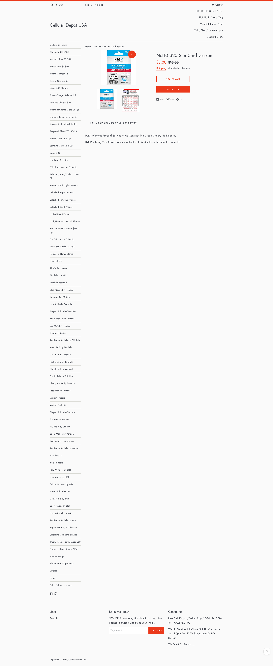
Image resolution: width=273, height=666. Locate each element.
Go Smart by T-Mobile (60, 354)
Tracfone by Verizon (59, 419)
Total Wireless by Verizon (62, 441)
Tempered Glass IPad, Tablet (63, 124)
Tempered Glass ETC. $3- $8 (63, 131)
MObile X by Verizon (60, 426)
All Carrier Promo (58, 268)
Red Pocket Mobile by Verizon (64, 448)
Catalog (53, 570)
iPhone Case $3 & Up (60, 138)
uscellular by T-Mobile (60, 390)
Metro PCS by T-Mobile (61, 347)
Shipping (161, 68)
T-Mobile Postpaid (58, 282)
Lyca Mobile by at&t (59, 477)
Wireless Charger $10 (60, 102)
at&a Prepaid (56, 455)
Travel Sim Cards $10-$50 (62, 246)
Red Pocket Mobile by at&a (63, 520)
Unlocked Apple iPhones (61, 192)
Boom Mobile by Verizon (62, 433)
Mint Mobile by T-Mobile (61, 362)
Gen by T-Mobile (58, 333)
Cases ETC (55, 153)
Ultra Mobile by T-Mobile (61, 290)
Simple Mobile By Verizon (62, 412)
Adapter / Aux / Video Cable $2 (64, 176)
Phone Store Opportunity (62, 563)
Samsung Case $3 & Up (61, 145)
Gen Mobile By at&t (59, 498)
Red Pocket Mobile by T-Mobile (65, 340)
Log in (88, 4)
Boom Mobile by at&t (60, 491)
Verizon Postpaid (58, 405)
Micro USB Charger (59, 88)
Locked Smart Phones (60, 214)
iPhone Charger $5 (59, 73)
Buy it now (173, 89)
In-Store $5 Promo (58, 45)
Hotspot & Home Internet (62, 253)
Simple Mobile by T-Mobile (63, 311)
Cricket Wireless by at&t (61, 484)
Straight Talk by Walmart (61, 369)
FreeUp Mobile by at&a (61, 513)
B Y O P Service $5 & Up (62, 239)
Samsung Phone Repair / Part (64, 549)
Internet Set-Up (57, 556)
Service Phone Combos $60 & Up (64, 230)
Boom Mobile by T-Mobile (62, 318)
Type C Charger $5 (59, 81)
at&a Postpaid (56, 462)
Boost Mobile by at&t (60, 505)
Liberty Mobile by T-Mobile (62, 383)
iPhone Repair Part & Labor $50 (65, 541)
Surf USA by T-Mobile (60, 326)
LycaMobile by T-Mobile (61, 304)
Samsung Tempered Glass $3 (63, 117)
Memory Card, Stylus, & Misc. (64, 185)
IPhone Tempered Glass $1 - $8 (64, 109)
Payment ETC (56, 261)
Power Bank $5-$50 (59, 66)
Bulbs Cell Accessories (60, 585)
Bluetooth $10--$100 (59, 52)
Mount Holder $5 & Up (61, 59)
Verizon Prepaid (57, 397)
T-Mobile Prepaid (58, 275)
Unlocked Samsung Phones (63, 199)
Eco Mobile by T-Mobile (61, 376)
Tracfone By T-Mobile (60, 297)
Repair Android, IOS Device (63, 527)
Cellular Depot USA (68, 25)
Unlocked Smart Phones (61, 207)
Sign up (99, 4)
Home (52, 577)
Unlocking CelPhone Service (63, 534)
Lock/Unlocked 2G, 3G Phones (65, 221)
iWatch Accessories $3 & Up (63, 167)
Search (54, 618)
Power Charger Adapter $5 (63, 95)
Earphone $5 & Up (59, 160)
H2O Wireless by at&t (60, 469)
